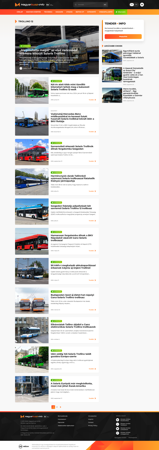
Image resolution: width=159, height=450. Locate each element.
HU (132, 4)
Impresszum (62, 419)
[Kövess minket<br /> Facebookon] (142, 4)
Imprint (90, 419)
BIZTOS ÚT (80, 12)
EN (136, 4)
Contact (90, 422)
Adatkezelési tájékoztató (66, 425)
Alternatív (122, 12)
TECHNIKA (48, 12)
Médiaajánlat (132, 437)
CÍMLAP (20, 12)
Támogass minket (120, 437)
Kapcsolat (61, 422)
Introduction (92, 416)
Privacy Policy (92, 425)
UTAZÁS (69, 12)
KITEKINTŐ (91, 12)
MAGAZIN (59, 12)
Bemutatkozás (62, 416)
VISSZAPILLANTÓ (106, 12)
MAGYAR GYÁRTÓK (33, 12)
